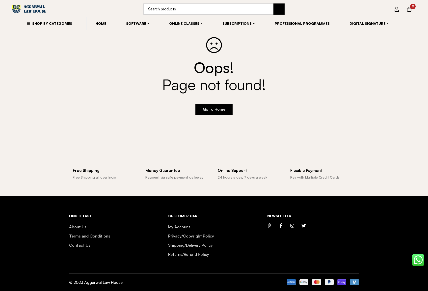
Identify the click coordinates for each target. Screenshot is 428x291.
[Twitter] (303, 225)
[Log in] (397, 9)
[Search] (279, 9)
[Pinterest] (269, 225)
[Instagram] (292, 225)
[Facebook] (281, 225)
